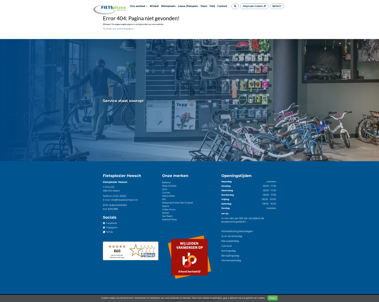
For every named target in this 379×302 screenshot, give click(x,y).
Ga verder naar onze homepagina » (118, 28)
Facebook (111, 223)
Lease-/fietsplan (188, 6)
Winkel (154, 6)
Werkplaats (168, 6)
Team (203, 6)
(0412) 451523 (119, 196)
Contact (222, 6)
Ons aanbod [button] (138, 6)
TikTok (109, 231)
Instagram (112, 227)
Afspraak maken (253, 6)
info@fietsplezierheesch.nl (124, 200)
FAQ (212, 6)
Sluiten (272, 298)
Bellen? (276, 6)
